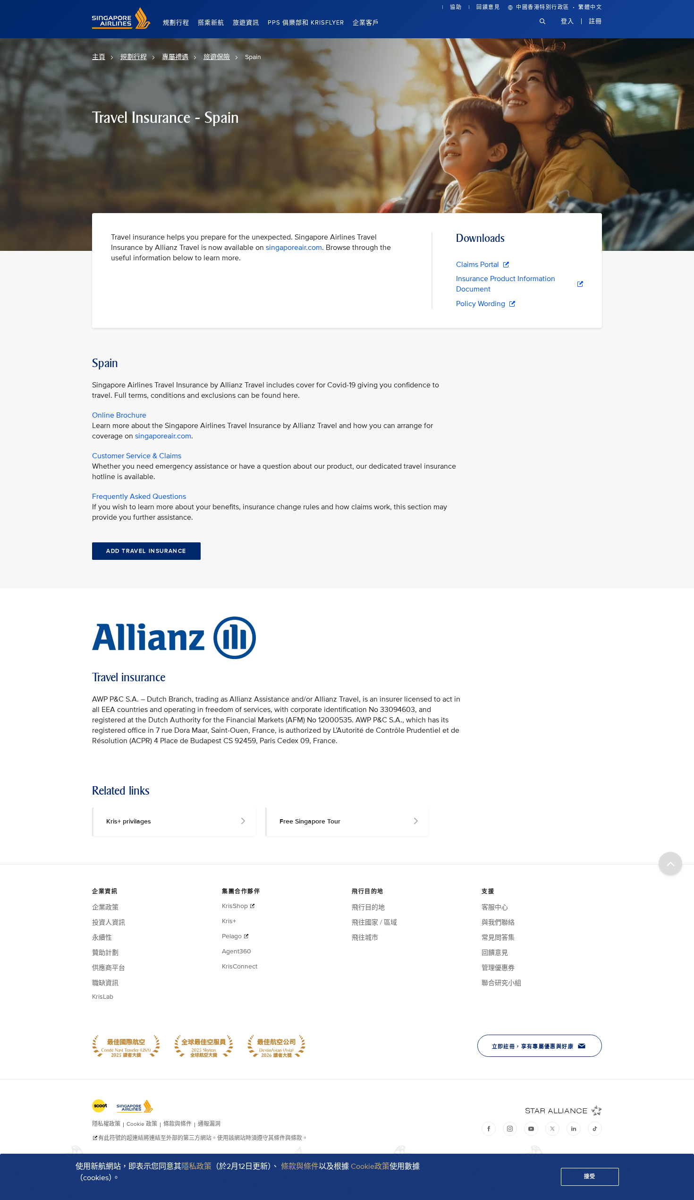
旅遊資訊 (246, 22)
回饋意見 (488, 7)
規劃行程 (176, 22)
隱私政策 (196, 1166)
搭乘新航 (211, 22)
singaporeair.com (294, 247)
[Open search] (548, 28)
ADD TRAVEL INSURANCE (146, 551)
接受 (590, 1177)
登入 (567, 21)
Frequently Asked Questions (139, 496)
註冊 (595, 21)
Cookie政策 (370, 1166)
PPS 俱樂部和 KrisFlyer (306, 22)
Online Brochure (119, 415)
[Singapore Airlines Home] (121, 27)
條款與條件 (300, 1166)
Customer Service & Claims (136, 456)
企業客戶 (366, 22)
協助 (456, 7)
